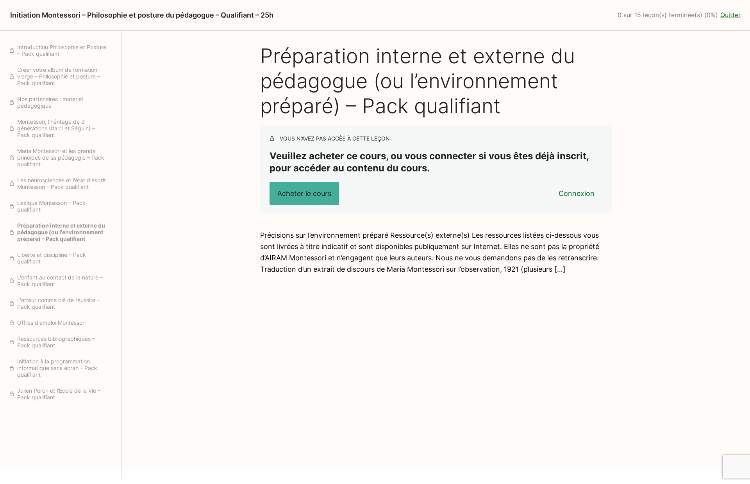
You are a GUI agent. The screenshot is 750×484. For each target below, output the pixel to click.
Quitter (730, 15)
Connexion (577, 193)
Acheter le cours (304, 193)
